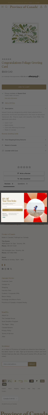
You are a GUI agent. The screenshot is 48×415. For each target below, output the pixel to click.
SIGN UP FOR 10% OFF (12, 209)
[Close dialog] (46, 193)
